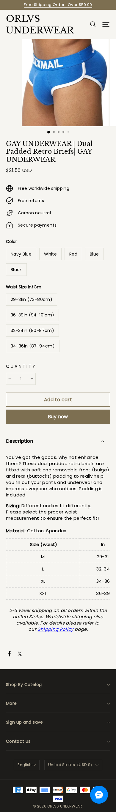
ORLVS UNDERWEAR (35, 24)
